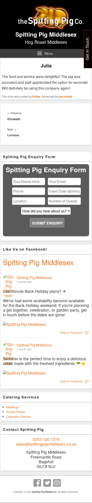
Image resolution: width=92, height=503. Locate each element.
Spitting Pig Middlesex (46, 34)
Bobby (36, 96)
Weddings (12, 407)
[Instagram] (57, 483)
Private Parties (15, 412)
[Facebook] (37, 483)
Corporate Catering (18, 416)
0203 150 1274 (46, 439)
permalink (65, 96)
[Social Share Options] (87, 332)
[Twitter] (47, 483)
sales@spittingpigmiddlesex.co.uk (46, 444)
